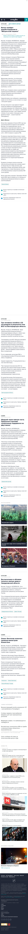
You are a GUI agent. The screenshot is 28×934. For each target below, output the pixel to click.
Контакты (3, 875)
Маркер (2, 908)
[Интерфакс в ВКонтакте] (6, 919)
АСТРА (2, 909)
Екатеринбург (5, 256)
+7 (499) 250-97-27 (17, 897)
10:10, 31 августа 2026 (5, 208)
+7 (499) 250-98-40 (8, 897)
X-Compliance (3, 905)
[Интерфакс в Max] (11, 919)
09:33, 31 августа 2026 (6, 636)
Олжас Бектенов (12, 680)
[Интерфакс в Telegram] (4, 919)
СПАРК (2, 904)
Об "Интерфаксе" (9, 875)
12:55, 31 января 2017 (5, 25)
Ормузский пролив (6, 481)
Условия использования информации (8, 927)
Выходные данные (5, 928)
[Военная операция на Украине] (14, 864)
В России (4, 24)
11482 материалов (5, 868)
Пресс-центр (16, 875)
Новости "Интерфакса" (5, 912)
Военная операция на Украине (10, 865)
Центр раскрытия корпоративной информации (9, 916)
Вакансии (22, 875)
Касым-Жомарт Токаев (7, 683)
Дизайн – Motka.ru (4, 929)
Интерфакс (14, 20)
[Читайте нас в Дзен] (2, 919)
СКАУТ (2, 906)
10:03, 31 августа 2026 (5, 320)
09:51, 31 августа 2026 (5, 417)
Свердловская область (7, 611)
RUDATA (2, 915)
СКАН (2, 914)
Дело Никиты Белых (15, 24)
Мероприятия (12, 876)
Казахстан (4, 680)
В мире (3, 416)
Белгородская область (7, 392)
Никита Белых (5, 184)
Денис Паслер (13, 256)
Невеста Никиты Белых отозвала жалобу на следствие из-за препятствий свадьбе (14, 36)
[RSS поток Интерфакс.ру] (8, 919)
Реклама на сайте (4, 876)
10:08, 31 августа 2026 (5, 577)
